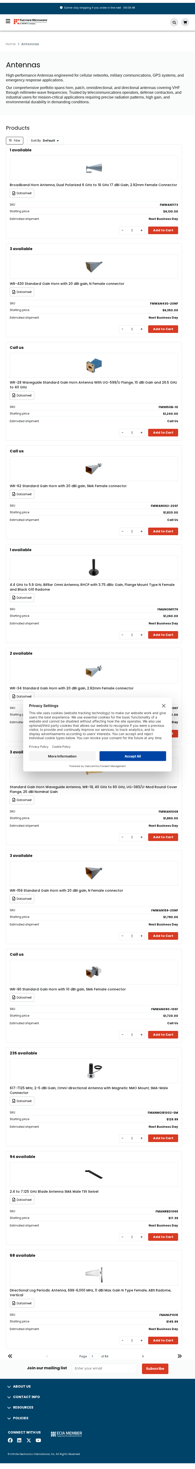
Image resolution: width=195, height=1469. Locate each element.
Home (11, 44)
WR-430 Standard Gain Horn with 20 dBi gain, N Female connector (67, 283)
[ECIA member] (66, 1434)
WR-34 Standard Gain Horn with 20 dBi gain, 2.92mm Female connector (72, 688)
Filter (16, 140)
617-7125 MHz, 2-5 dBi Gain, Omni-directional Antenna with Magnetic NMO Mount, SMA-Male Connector (89, 1090)
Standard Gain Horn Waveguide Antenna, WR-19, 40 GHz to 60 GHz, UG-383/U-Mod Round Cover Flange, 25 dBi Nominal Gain (93, 789)
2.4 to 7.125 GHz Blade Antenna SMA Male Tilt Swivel (54, 1191)
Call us (17, 347)
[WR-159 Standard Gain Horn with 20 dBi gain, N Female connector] (94, 866)
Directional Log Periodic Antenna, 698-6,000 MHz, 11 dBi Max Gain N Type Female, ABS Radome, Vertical (90, 1292)
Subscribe (155, 1368)
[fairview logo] (31, 21)
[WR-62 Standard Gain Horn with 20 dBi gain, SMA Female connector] (94, 462)
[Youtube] (38, 1441)
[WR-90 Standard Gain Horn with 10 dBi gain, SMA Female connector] (94, 965)
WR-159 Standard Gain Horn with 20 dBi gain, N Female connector (66, 890)
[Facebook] (10, 1441)
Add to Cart (163, 230)
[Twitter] (28, 1441)
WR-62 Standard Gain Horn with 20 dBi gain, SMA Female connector (68, 486)
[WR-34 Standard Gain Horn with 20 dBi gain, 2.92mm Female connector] (94, 664)
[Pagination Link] (10, 1357)
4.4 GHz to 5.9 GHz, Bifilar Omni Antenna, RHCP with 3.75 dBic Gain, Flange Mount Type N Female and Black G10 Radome (92, 587)
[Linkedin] (19, 1441)
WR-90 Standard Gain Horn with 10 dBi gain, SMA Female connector (68, 989)
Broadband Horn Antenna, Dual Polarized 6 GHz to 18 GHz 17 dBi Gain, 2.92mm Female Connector (93, 185)
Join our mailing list (47, 1368)
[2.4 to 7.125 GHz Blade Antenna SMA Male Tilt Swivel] (94, 1167)
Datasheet (24, 193)
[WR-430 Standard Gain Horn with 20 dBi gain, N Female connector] (94, 259)
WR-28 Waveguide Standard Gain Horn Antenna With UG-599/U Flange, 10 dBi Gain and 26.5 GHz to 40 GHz (93, 385)
